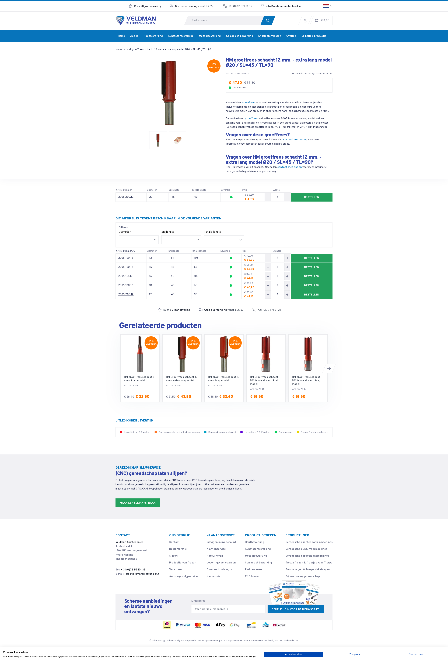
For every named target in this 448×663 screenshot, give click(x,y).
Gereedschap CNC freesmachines (306, 549)
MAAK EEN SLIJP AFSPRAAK (138, 503)
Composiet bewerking (258, 563)
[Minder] (268, 197)
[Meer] (287, 197)
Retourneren (215, 556)
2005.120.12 (125, 258)
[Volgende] (329, 368)
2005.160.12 (125, 267)
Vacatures (175, 569)
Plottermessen (254, 569)
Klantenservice (216, 549)
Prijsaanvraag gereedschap (302, 576)
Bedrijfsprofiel (178, 549)
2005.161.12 (125, 276)
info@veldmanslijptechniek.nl (284, 6)
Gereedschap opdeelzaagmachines (307, 556)
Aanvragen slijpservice (183, 576)
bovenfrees (248, 102)
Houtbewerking (254, 542)
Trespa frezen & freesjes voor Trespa (308, 563)
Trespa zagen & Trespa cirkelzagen (307, 569)
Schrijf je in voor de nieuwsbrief (295, 609)
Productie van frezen (182, 563)
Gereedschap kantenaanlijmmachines (308, 542)
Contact (174, 542)
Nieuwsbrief (214, 576)
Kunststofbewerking (258, 549)
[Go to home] (135, 20)
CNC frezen (252, 576)
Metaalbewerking (256, 556)
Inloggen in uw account (221, 542)
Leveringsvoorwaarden (221, 563)
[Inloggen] (306, 20)
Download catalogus (219, 569)
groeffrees (251, 118)
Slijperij (173, 556)
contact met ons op (295, 139)
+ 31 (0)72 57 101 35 (133, 570)
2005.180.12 (125, 285)
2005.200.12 (126, 197)
